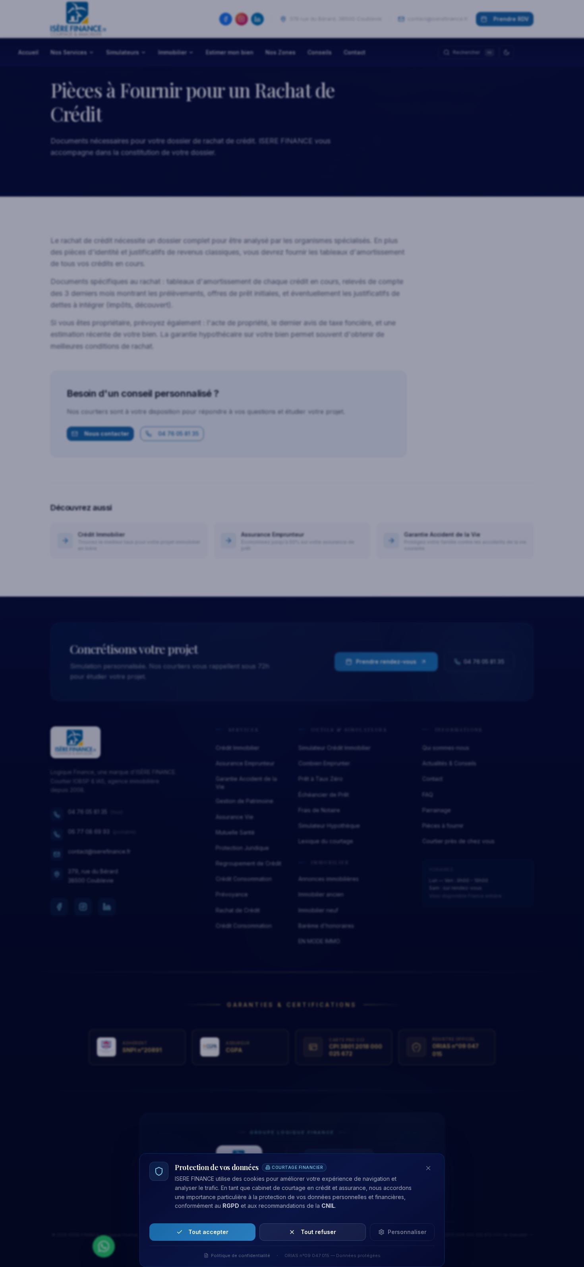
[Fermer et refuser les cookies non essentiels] (428, 1168)
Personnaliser (407, 1231)
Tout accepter (208, 1231)
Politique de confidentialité (240, 1255)
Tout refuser (318, 1231)
